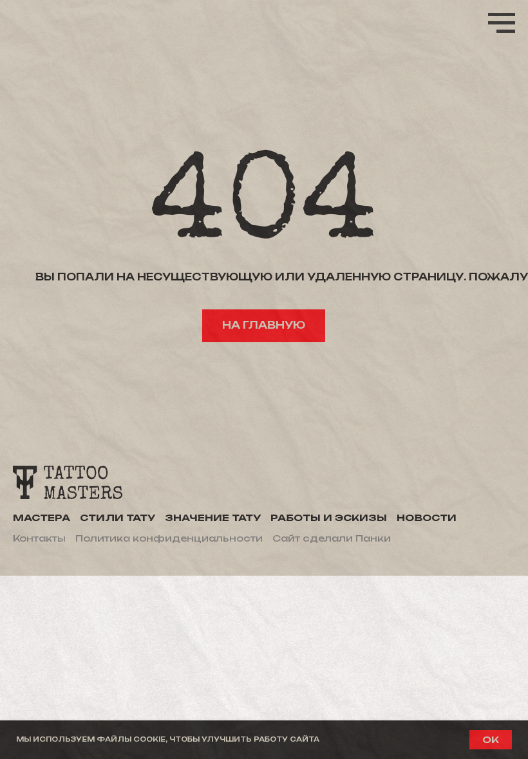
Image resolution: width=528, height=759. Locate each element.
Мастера (41, 517)
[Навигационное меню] (501, 23)
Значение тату (213, 517)
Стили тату (117, 517)
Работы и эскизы (328, 517)
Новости (427, 517)
